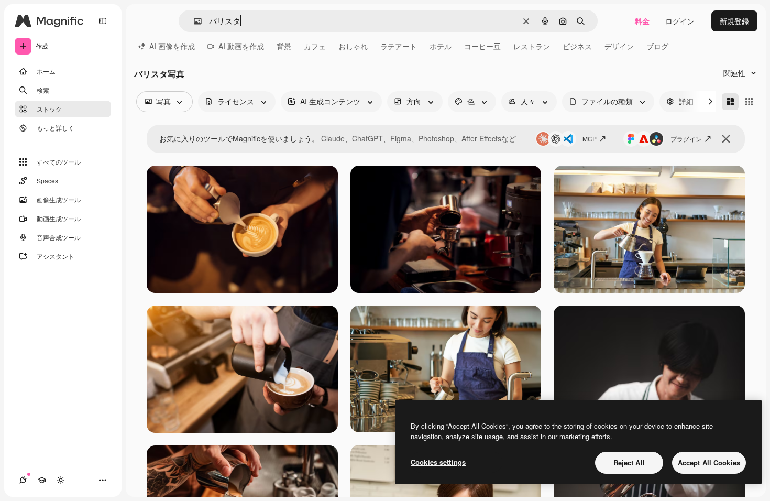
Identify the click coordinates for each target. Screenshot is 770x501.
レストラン (531, 46)
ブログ (657, 46)
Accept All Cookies (709, 462)
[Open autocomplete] (193, 21)
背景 (284, 46)
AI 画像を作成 (172, 46)
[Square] (749, 101)
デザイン (619, 46)
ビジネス (577, 46)
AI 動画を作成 (241, 46)
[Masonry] (730, 101)
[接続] (23, 480)
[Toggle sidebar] (102, 21)
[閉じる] (726, 139)
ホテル (441, 46)
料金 (642, 21)
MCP (589, 138)
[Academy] (42, 480)
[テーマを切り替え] (60, 480)
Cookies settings (438, 462)
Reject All (629, 462)
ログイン (680, 21)
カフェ (315, 46)
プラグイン (686, 138)
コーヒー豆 (482, 46)
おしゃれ (353, 46)
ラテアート (398, 46)
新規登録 (734, 21)
